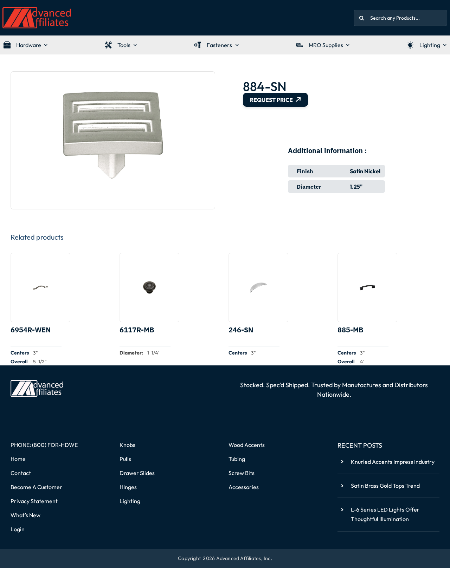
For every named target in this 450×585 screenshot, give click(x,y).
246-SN (241, 329)
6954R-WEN (31, 329)
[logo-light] (37, 382)
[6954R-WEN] (40, 287)
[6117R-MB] (149, 287)
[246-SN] (258, 287)
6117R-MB (137, 329)
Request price (271, 99)
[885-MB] (367, 287)
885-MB (350, 329)
